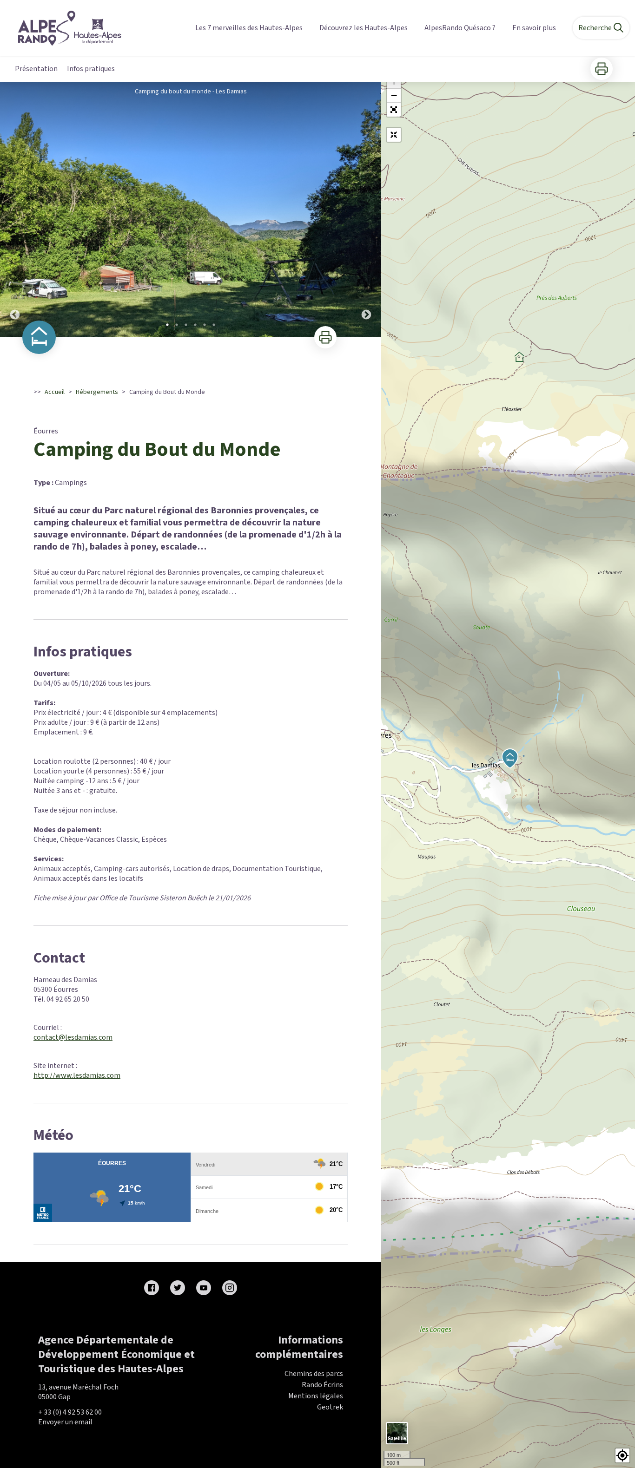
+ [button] (394, 81)
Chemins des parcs (313, 1374)
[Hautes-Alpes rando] (64, 28)
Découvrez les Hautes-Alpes (363, 28)
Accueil (55, 392)
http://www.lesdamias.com (76, 1075)
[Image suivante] (366, 209)
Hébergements (97, 392)
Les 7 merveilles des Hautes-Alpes (249, 28)
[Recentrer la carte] (394, 135)
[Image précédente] (15, 209)
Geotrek (330, 1407)
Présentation (36, 69)
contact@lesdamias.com (72, 1037)
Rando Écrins (322, 1385)
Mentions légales (315, 1396)
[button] (394, 110)
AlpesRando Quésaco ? (460, 28)
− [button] (394, 95)
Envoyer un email (65, 1422)
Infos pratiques (91, 69)
